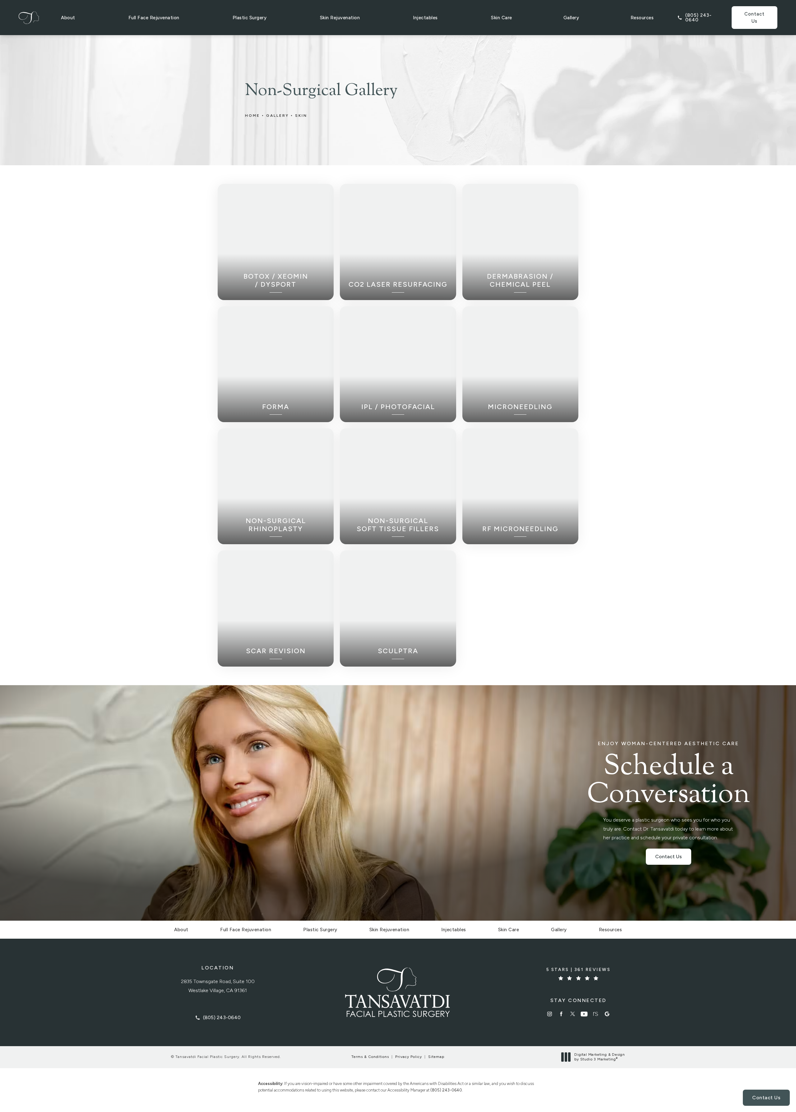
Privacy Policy (408, 1057)
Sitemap (436, 1057)
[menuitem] (549, 1014)
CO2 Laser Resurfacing (398, 284)
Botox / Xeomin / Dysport (275, 280)
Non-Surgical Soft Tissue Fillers (398, 525)
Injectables (425, 18)
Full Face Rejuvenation (153, 18)
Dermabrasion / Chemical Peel (520, 280)
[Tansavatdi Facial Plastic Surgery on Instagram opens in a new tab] (549, 1014)
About (68, 18)
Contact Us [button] (766, 1098)
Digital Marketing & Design (599, 1057)
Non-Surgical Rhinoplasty (276, 525)
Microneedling (520, 407)
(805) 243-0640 (446, 1090)
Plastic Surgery (250, 18)
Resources (642, 18)
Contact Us (754, 17)
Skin (301, 115)
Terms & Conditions (370, 1057)
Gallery (571, 18)
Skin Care (501, 18)
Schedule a (668, 775)
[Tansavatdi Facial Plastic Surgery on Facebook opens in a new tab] (561, 1014)
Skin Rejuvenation (340, 18)
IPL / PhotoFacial (398, 407)
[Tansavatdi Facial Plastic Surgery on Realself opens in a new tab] (595, 1014)
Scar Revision (276, 651)
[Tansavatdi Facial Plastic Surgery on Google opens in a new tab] (607, 1014)
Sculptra (398, 651)
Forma (275, 407)
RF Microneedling (520, 529)
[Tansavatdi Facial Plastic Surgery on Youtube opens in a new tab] (584, 1014)
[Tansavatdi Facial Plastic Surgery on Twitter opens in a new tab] (572, 1014)
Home (252, 115)
